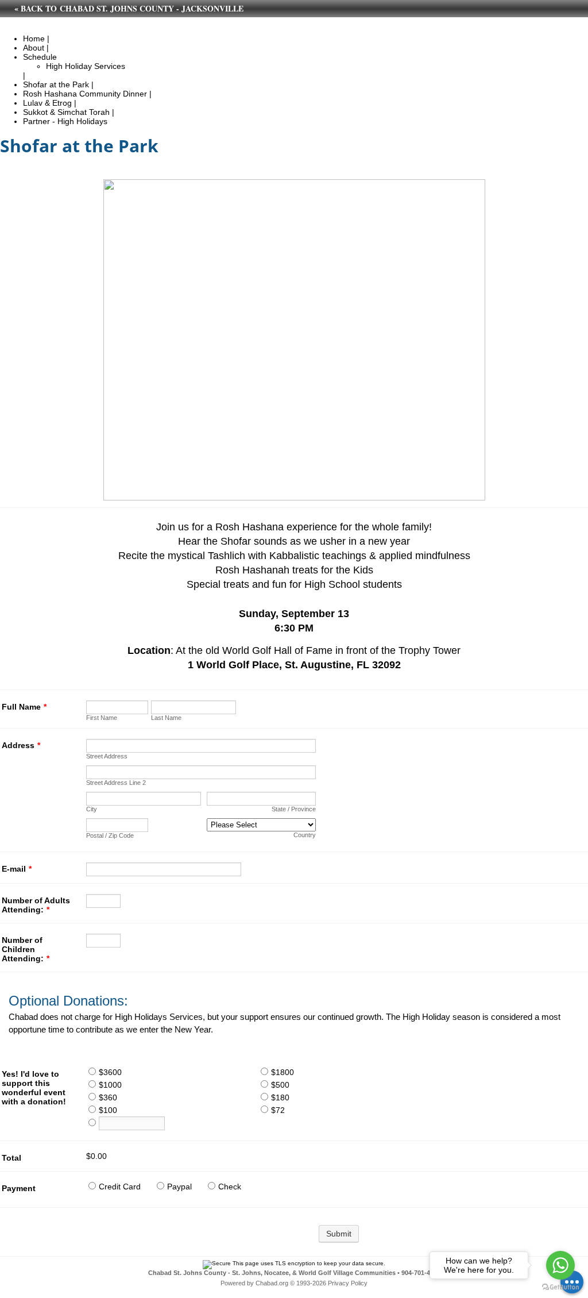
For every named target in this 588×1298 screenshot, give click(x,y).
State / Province (294, 809)
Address (21, 745)
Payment (19, 1188)
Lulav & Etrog (47, 102)
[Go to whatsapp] (560, 1265)
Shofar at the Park (56, 84)
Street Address (106, 756)
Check (229, 1186)
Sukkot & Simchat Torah (66, 112)
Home (34, 38)
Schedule (40, 56)
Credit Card (120, 1186)
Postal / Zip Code (110, 835)
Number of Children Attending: (25, 949)
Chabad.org (272, 1283)
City (91, 809)
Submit (338, 1233)
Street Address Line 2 (116, 782)
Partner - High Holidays (65, 121)
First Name (101, 717)
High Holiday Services (85, 66)
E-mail (17, 868)
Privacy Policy (348, 1283)
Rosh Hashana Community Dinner (85, 93)
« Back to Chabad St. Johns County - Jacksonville (128, 8)
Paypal (179, 1186)
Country (304, 834)
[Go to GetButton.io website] (560, 1287)
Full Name (24, 706)
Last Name (166, 717)
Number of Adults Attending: (36, 905)
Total (11, 1157)
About (33, 47)
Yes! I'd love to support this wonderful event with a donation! (34, 1087)
